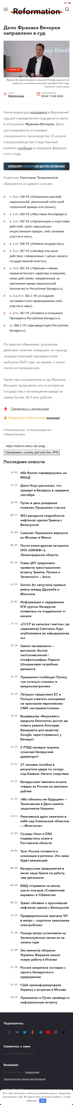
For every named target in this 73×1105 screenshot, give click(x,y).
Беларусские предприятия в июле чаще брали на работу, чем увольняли (42, 873)
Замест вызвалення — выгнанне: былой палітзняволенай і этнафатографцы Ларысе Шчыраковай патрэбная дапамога (40, 657)
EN (69, 3)
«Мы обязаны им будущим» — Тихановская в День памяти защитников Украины (43, 804)
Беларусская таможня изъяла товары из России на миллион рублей (44, 786)
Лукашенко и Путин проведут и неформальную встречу (44, 1000)
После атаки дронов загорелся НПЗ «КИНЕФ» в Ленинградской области (44, 550)
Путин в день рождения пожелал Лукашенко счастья (42, 505)
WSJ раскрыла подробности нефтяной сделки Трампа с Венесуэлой (42, 520)
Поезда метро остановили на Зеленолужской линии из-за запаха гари (43, 937)
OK (42, 1100)
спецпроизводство (40, 429)
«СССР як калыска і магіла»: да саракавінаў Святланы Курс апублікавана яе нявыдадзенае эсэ (44, 631)
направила (38, 112)
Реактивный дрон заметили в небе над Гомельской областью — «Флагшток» (44, 821)
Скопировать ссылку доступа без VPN (31, 452)
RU (65, 3)
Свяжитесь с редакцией (30, 409)
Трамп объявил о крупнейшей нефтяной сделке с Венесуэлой (44, 905)
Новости (14, 69)
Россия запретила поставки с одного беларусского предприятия (43, 972)
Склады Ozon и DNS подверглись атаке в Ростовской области (36, 838)
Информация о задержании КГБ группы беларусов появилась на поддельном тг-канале (43, 609)
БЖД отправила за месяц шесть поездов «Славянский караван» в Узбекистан (42, 890)
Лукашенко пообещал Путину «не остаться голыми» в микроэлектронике (43, 681)
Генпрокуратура (15, 429)
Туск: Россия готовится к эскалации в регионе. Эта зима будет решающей (44, 856)
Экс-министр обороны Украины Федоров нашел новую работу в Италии (40, 955)
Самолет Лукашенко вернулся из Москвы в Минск (44, 535)
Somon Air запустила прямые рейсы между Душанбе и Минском (43, 589)
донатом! (53, 418)
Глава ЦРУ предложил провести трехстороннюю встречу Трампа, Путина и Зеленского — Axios (40, 570)
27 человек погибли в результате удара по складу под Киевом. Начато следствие (44, 769)
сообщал (25, 148)
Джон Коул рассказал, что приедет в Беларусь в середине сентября (44, 490)
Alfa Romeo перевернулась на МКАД (43, 475)
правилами (32, 1072)
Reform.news (16, 96)
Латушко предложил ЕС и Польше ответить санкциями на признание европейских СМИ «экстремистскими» (42, 701)
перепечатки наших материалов (25, 1079)
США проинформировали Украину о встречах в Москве (43, 987)
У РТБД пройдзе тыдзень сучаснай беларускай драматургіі (39, 752)
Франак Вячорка (15, 434)
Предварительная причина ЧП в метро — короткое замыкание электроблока (44, 920)
